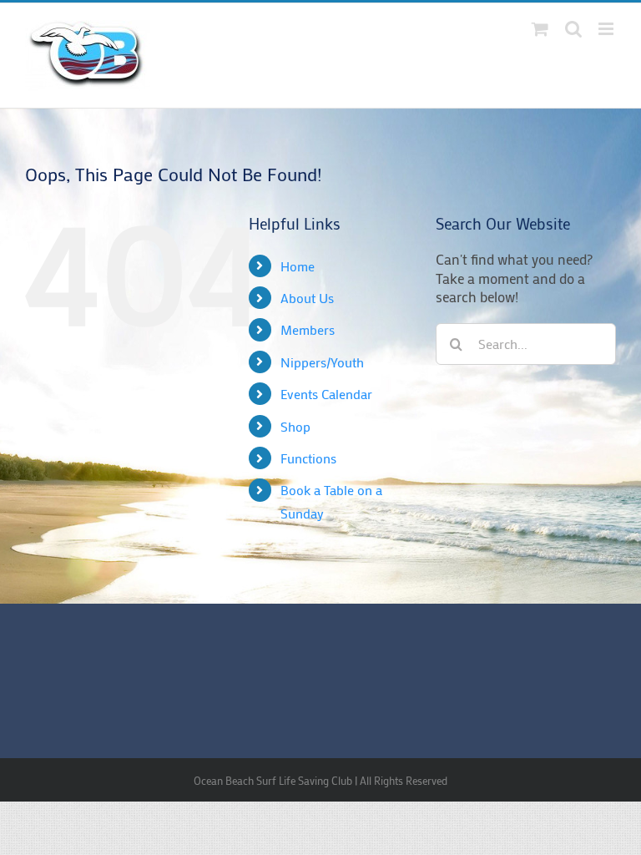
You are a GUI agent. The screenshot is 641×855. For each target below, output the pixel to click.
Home (297, 266)
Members (307, 329)
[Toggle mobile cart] (540, 29)
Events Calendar (326, 393)
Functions (308, 458)
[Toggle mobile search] (573, 29)
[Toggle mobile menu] (607, 29)
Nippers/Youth (322, 362)
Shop (295, 426)
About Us (307, 297)
